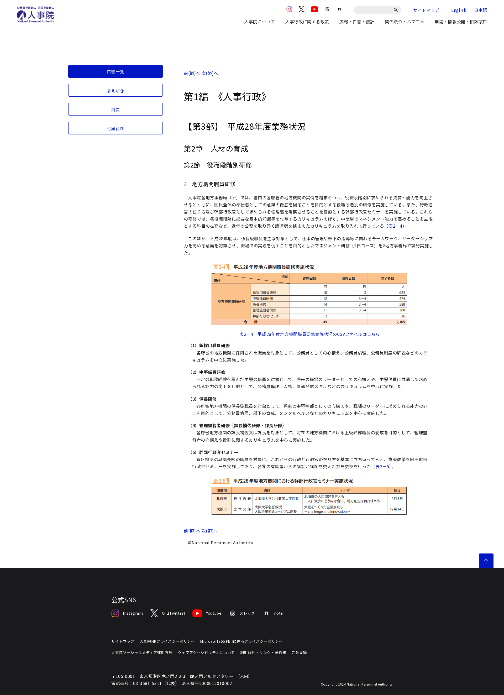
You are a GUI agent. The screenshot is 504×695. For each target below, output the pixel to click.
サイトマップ (426, 10)
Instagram (133, 613)
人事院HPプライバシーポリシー (167, 641)
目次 (115, 109)
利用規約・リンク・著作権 (263, 652)
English (458, 10)
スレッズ (247, 613)
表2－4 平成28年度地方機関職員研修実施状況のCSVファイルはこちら (309, 334)
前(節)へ (192, 73)
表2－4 (395, 226)
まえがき (115, 90)
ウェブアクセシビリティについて (206, 652)
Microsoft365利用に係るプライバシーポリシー (241, 641)
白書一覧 (115, 71)
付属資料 (115, 128)
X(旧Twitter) (173, 613)
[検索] (396, 10)
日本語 (480, 10)
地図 (244, 676)
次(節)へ (210, 73)
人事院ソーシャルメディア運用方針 (141, 652)
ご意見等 (299, 652)
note (278, 613)
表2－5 (382, 466)
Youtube (213, 613)
